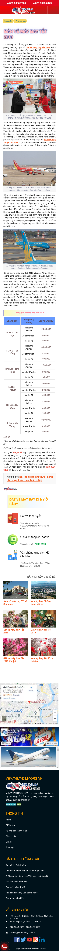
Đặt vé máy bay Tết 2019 (13, 631)
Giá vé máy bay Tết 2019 (41, 631)
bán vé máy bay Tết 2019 (38, 47)
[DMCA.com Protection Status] (14, 804)
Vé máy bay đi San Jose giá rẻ (41, 602)
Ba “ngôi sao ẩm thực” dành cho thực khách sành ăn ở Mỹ (30, 478)
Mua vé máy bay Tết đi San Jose (15, 602)
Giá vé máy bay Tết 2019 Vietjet (13, 660)
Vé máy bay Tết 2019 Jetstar (42, 660)
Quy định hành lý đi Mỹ (17, 865)
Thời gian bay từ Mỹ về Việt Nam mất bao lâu (27, 876)
